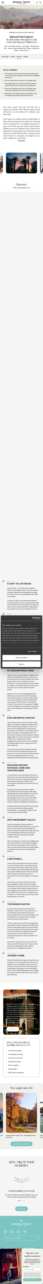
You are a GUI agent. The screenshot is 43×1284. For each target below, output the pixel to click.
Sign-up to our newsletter (13, 1238)
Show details (32, 651)
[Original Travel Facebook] (5, 1231)
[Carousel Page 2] (21, 1200)
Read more (21, 140)
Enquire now (13, 1029)
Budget (25, 56)
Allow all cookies (21, 657)
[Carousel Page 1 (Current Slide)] (19, 1200)
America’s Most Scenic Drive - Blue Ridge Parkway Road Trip (21, 1136)
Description (5, 56)
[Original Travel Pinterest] (24, 1231)
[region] (21, 384)
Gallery (12, 56)
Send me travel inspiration (32, 1279)
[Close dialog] (41, 1250)
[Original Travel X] (18, 1231)
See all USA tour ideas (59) (21, 1144)
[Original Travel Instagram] (12, 1231)
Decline (21, 664)
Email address (26, 1266)
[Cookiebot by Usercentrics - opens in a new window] (32, 618)
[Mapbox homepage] (2, 575)
